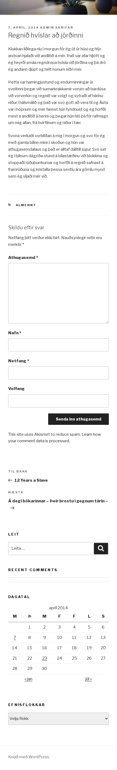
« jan (28, 678)
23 (44, 658)
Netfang (18, 360)
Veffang (16, 388)
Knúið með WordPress (28, 756)
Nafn (14, 332)
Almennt (26, 205)
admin (47, 27)
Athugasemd (23, 257)
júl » (88, 678)
